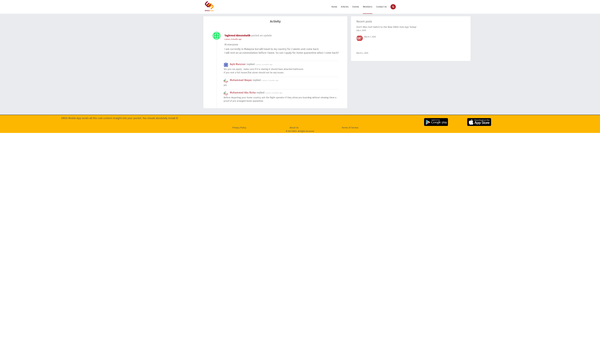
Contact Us (381, 6)
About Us (294, 127)
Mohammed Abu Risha (243, 92)
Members (367, 6)
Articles (345, 6)
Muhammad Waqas (241, 80)
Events (355, 6)
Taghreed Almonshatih (237, 35)
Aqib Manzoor (238, 64)
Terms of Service (350, 127)
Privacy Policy (239, 127)
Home (334, 6)
